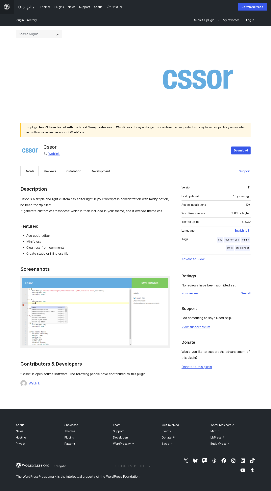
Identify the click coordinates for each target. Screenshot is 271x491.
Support (245, 171)
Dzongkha (60, 466)
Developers (121, 437)
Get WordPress (252, 7)
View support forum (196, 327)
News (19, 431)
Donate (168, 437)
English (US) (243, 230)
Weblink (54, 154)
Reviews (50, 171)
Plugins (69, 437)
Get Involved (170, 425)
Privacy (21, 443)
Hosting (21, 437)
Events (166, 431)
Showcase (71, 425)
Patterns (70, 443)
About (20, 425)
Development (100, 171)
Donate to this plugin (197, 367)
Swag (167, 443)
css (220, 239)
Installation (73, 171)
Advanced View (193, 259)
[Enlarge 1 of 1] (165, 281)
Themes (69, 431)
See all (246, 293)
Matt (215, 431)
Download (241, 150)
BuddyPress (220, 443)
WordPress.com (222, 425)
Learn (116, 425)
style (230, 247)
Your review (190, 293)
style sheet (242, 247)
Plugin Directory (26, 20)
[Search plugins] (58, 34)
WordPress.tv (123, 443)
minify (245, 239)
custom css (232, 239)
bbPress (217, 437)
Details (30, 171)
